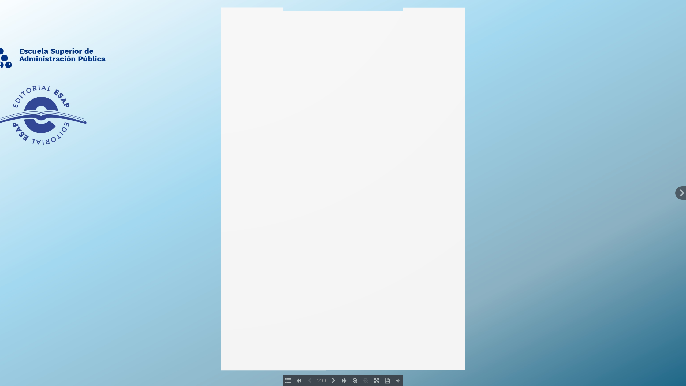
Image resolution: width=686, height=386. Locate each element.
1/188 (321, 381)
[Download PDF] (387, 380)
